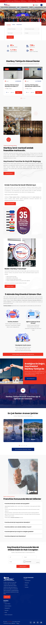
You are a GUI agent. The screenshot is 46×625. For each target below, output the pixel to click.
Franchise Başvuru (9, 173)
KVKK (6, 612)
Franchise (26, 587)
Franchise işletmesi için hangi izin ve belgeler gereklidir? (19, 531)
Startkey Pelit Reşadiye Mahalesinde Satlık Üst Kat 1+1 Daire (32, 86)
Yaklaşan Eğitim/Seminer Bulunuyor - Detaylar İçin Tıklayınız (23, 1)
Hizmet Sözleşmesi (8, 614)
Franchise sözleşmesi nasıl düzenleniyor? (15, 536)
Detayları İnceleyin (10, 203)
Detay (18, 92)
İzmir (13, 439)
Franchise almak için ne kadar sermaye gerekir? (17, 503)
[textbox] (14, 29)
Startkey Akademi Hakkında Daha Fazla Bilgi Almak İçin (23, 354)
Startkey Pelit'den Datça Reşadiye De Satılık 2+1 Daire (12, 86)
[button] (35, 5)
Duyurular (6, 610)
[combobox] (14, 29)
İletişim (26, 585)
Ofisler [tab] (13, 24)
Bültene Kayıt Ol (23, 566)
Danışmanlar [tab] (19, 24)
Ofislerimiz (27, 582)
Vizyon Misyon (7, 603)
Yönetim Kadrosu (8, 606)
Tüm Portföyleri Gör (31, 378)
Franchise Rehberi (10, 286)
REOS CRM (7, 597)
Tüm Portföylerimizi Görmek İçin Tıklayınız (23, 449)
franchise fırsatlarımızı (15, 517)
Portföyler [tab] (9, 24)
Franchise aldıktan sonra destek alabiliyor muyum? (18, 527)
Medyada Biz (7, 608)
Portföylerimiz (27, 580)
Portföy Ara (10, 37)
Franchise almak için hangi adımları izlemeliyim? (17, 522)
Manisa (33, 439)
